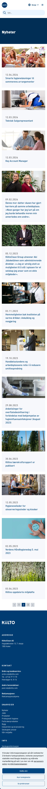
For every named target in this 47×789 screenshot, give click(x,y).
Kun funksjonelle (23, 777)
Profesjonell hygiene (10, 718)
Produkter (6, 715)
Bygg (4, 724)
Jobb (4, 713)
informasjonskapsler (18, 764)
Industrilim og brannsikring (13, 726)
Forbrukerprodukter (10, 721)
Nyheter (5, 710)
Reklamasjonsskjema (10, 696)
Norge (34, 5)
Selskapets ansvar (9, 729)
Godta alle (23, 771)
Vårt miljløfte (7, 732)
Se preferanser (23, 783)
